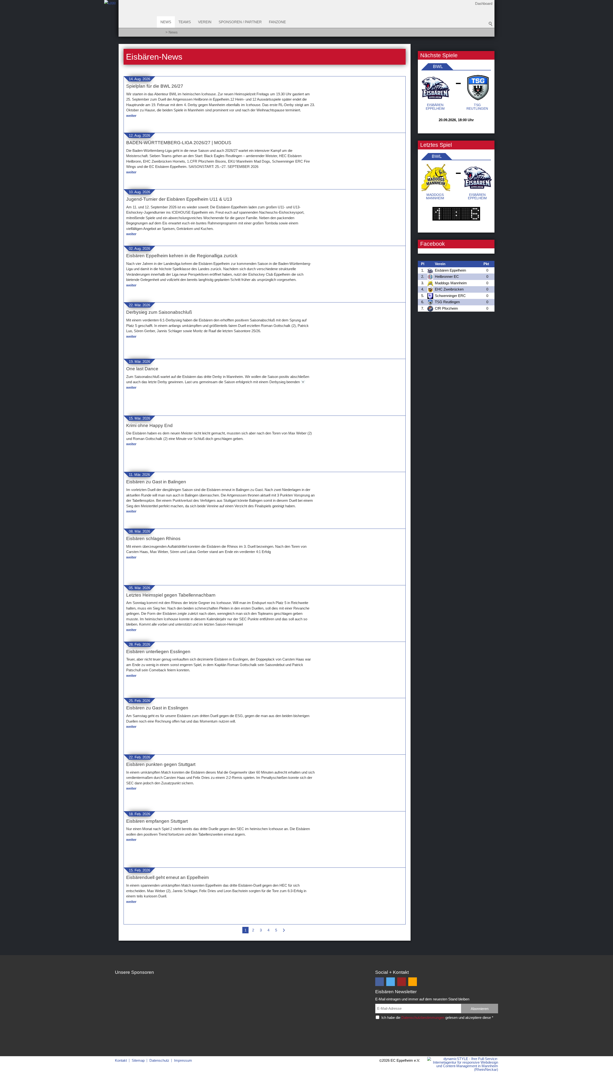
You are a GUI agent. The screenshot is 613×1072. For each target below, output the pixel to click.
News (165, 22)
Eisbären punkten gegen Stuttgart (160, 764)
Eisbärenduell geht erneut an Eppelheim (167, 877)
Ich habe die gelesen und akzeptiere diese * (437, 1017)
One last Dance (142, 368)
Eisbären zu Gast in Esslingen (157, 707)
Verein (204, 22)
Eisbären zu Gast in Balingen (156, 481)
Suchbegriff (490, 24)
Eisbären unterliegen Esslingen (158, 651)
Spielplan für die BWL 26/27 (154, 86)
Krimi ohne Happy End (149, 425)
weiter (131, 116)
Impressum (183, 1060)
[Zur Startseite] (110, 20)
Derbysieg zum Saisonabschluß (159, 312)
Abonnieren (479, 1009)
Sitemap (138, 1060)
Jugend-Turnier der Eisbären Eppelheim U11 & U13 (179, 199)
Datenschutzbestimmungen (422, 1017)
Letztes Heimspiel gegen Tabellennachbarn (171, 595)
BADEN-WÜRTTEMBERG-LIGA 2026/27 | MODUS (178, 142)
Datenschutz (159, 1060)
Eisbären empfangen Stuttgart (157, 821)
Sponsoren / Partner (240, 22)
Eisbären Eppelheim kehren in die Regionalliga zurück (182, 255)
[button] (379, 981)
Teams (184, 22)
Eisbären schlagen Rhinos (153, 538)
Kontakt (121, 1060)
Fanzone (277, 22)
